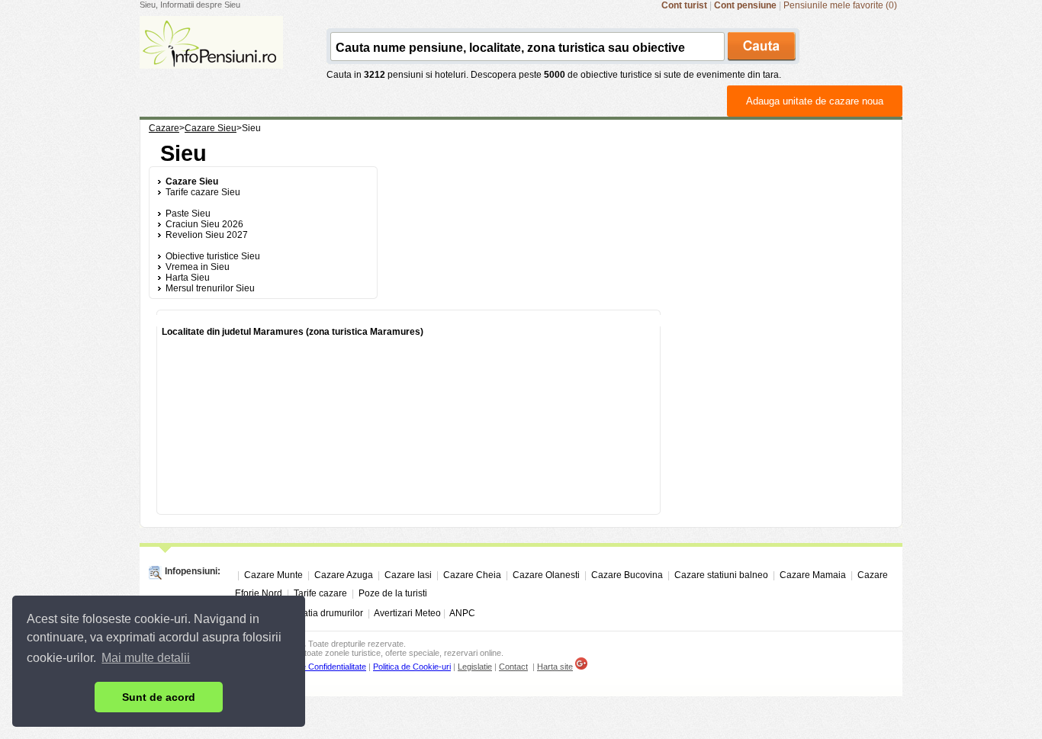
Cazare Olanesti (546, 575)
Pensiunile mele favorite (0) (840, 5)
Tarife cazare (320, 593)
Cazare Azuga (343, 575)
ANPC (462, 613)
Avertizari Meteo (407, 613)
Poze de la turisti (393, 593)
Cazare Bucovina (627, 575)
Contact (513, 666)
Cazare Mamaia (813, 575)
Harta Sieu (188, 277)
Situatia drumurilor (325, 613)
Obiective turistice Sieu (213, 256)
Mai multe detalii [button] (145, 657)
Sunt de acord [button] (158, 697)
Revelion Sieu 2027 (207, 235)
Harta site (555, 666)
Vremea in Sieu (198, 267)
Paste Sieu (188, 213)
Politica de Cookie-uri (412, 666)
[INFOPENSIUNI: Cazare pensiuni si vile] (211, 58)
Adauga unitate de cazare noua (814, 101)
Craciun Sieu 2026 (204, 224)
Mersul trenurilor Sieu (210, 288)
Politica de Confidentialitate (317, 666)
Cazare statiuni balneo (721, 575)
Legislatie (475, 666)
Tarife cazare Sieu (203, 192)
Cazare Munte (273, 575)
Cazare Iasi (408, 575)
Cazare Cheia (472, 575)
